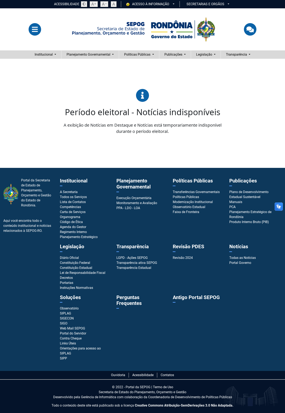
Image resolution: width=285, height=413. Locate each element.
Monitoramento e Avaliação (136, 203)
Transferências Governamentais (196, 192)
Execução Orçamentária (133, 198)
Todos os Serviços (73, 197)
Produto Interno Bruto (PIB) (249, 222)
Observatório (69, 308)
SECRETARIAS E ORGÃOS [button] (206, 4)
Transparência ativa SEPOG (136, 263)
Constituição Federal (75, 263)
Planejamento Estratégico (79, 237)
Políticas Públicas (186, 197)
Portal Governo (240, 263)
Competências (70, 207)
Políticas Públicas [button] (137, 54)
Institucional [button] (44, 54)
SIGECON (67, 318)
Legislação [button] (204, 54)
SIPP (63, 358)
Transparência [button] (237, 54)
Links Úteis (68, 343)
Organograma (70, 217)
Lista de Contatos (73, 202)
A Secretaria (69, 192)
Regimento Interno (73, 232)
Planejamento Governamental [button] (89, 54)
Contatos (167, 375)
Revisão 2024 (183, 258)
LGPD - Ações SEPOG (132, 258)
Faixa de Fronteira (186, 212)
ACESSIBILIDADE (66, 4)
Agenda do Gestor (73, 227)
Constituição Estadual (76, 268)
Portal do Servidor (73, 333)
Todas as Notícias (242, 258)
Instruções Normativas (76, 288)
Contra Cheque (71, 338)
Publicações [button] (173, 54)
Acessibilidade (143, 375)
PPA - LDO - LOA (128, 208)
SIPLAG (65, 313)
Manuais (235, 202)
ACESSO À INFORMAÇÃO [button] (151, 4)
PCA (232, 207)
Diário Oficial (69, 258)
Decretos (66, 278)
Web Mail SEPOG (72, 328)
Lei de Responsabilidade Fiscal (82, 273)
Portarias (66, 283)
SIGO (63, 323)
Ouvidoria (118, 375)
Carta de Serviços (73, 212)
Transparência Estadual (133, 268)
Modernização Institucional (193, 202)
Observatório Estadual (189, 207)
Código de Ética (71, 222)
